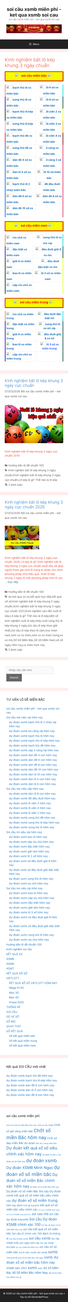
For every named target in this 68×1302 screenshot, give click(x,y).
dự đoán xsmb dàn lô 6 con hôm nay (32, 784)
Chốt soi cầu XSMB (45, 1125)
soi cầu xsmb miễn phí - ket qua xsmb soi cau (34, 12)
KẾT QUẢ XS (14, 954)
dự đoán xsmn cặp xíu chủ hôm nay (31, 898)
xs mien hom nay (34, 645)
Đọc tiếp (13, 582)
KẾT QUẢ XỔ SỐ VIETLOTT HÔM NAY (33, 983)
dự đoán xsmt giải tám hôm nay (29, 851)
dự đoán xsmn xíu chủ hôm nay (29, 939)
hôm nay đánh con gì (18, 1205)
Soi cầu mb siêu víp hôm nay (24, 717)
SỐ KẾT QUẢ (14, 1031)
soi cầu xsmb (40, 1238)
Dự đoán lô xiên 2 (49, 1155)
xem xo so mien (21, 635)
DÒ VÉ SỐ (12, 1016)
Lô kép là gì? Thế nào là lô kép (38, 480)
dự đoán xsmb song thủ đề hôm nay (32, 817)
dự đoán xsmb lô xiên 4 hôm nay (30, 808)
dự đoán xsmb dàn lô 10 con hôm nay (33, 774)
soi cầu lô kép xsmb (18, 1239)
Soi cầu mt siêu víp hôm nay (24, 832)
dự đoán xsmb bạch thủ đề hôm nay (32, 745)
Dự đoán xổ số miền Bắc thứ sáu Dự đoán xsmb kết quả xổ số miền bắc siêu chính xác (33, 1196)
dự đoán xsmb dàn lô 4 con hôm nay (32, 779)
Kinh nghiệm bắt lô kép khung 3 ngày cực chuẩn (34, 383)
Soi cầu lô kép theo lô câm (28, 630)
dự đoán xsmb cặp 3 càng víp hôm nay (34, 750)
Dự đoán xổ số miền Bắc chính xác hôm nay (31, 1180)
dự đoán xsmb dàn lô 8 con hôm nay (32, 793)
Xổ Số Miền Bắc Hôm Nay (30, 1273)
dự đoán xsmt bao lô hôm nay (28, 836)
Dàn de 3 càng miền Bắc (46, 1143)
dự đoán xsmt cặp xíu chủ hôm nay (31, 841)
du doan (29, 1143)
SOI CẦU (11, 1012)
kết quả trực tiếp (40, 596)
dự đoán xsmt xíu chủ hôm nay (28, 883)
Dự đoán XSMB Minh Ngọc (29, 1167)
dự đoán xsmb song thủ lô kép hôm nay (34, 822)
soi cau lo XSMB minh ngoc (49, 1210)
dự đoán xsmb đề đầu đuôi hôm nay (32, 798)
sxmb (53, 1252)
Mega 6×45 (16, 987)
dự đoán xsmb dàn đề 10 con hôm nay (33, 769)
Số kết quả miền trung (23, 1040)
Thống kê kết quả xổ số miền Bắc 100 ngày (24, 1258)
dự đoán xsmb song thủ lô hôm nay (31, 827)
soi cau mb (40, 1214)
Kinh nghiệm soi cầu (19, 949)
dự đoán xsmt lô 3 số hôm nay (28, 856)
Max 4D (14, 997)
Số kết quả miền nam (22, 1045)
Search (14, 677)
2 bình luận (15, 484)
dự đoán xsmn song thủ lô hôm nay (31, 934)
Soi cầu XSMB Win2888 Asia (27, 1247)
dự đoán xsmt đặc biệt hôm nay (29, 846)
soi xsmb (42, 1252)
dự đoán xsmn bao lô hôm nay (28, 893)
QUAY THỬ (13, 1026)
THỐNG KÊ (13, 1007)
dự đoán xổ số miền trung (34, 1200)
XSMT (10, 968)
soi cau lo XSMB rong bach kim (18, 1214)
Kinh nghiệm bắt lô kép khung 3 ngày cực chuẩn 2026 (34, 504)
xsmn (32, 1267)
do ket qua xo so (19, 596)
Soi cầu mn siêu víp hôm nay (24, 888)
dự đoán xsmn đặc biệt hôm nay (29, 902)
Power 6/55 (16, 1002)
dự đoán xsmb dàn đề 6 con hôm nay (33, 759)
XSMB (10, 958)
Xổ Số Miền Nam (44, 640)
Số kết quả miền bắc (22, 1035)
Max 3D (14, 992)
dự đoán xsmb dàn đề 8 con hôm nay (33, 764)
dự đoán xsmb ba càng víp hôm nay (32, 731)
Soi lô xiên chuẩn (27, 1252)
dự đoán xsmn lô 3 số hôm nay (28, 912)
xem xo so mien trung (45, 635)
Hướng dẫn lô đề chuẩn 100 (26, 465)
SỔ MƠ (10, 1021)
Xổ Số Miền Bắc (23, 640)
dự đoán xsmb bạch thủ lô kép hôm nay (34, 740)
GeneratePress (39, 1296)
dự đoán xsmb (41, 1160)
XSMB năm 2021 (16, 1268)
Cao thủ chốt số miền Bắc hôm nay (21, 1125)
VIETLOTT (12, 978)
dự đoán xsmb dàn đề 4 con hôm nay (33, 755)
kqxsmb (35, 1205)
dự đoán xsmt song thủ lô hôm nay (31, 878)
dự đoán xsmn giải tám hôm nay (29, 907)
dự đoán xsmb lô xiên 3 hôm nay (30, 803)
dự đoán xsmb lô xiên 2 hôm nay (30, 812)
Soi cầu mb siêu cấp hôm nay (25, 788)
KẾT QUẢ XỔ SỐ (16, 973)
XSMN (10, 963)
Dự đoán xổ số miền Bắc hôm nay (44, 1187)
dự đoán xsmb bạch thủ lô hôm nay (31, 735)
